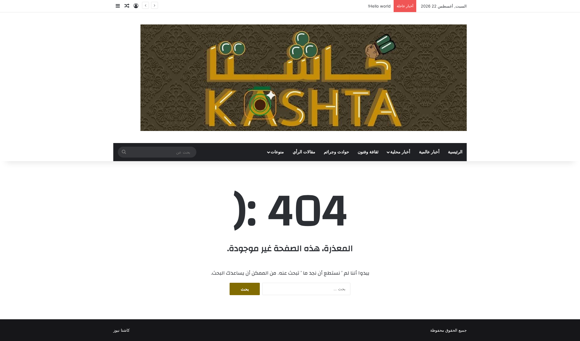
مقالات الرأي (304, 152)
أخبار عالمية (429, 152)
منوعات (277, 152)
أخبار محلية (400, 152)
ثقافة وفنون (368, 152)
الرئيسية (455, 152)
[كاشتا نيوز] (303, 77)
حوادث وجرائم (336, 152)
